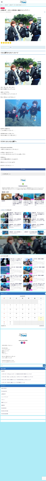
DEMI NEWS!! (4, 388)
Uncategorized (4, 391)
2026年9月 (41, 325)
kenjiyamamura (23, 186)
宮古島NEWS (3, 408)
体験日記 (3, 405)
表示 (10, 47)
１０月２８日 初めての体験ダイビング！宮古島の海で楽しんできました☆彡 (16, 379)
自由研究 (3, 371)
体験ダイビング (4, 402)
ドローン (3, 399)
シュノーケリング (4, 396)
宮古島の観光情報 (4, 413)
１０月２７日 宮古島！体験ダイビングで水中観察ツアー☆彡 (13, 382)
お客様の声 (3, 210)
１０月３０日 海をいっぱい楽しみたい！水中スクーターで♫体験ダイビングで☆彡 (17, 376)
